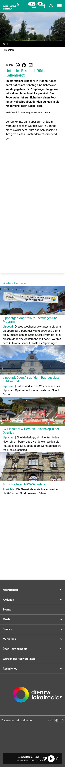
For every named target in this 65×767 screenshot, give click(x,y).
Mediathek (9, 639)
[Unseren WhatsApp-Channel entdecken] (50, 720)
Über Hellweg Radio (15, 649)
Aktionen (8, 599)
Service (7, 629)
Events (7, 609)
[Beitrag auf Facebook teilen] (24, 65)
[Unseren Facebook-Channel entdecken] (56, 720)
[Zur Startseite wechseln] (11, 6)
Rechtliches (10, 668)
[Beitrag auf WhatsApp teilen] (18, 65)
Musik (6, 619)
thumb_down (45, 759)
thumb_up (57, 759)
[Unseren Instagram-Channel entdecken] (61, 720)
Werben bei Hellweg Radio (19, 658)
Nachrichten (10, 589)
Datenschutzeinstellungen (17, 720)
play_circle (51, 759)
